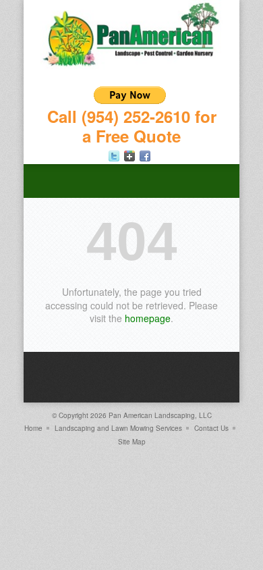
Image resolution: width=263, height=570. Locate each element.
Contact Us (211, 428)
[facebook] (145, 156)
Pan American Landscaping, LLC (160, 415)
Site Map (132, 441)
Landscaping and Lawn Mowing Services (118, 428)
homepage (148, 318)
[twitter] (114, 156)
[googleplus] (129, 156)
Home (33, 428)
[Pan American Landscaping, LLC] (131, 65)
